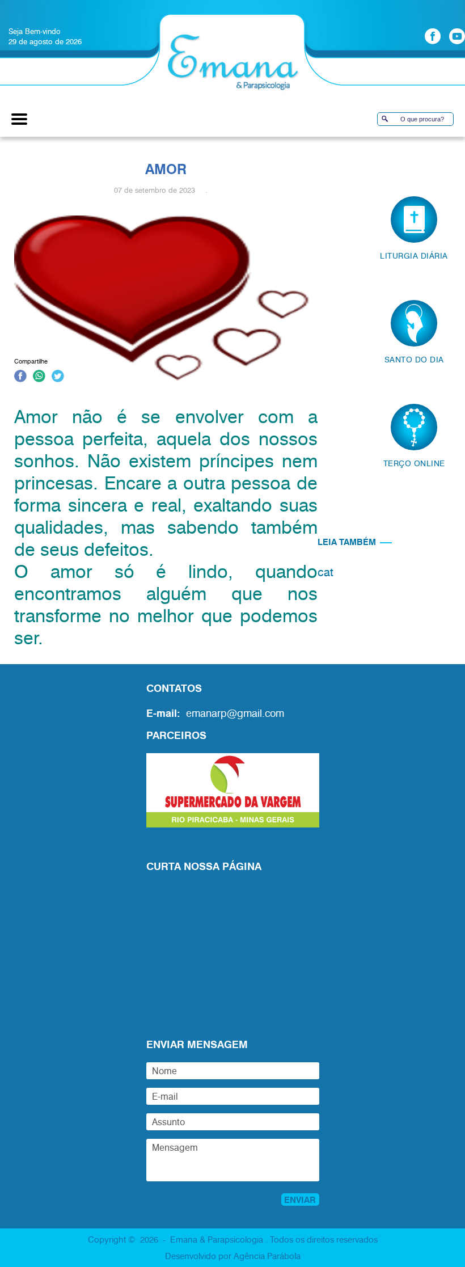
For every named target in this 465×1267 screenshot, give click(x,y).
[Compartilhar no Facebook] (20, 378)
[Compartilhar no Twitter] (58, 378)
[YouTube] (457, 36)
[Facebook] (433, 36)
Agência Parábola (267, 1255)
